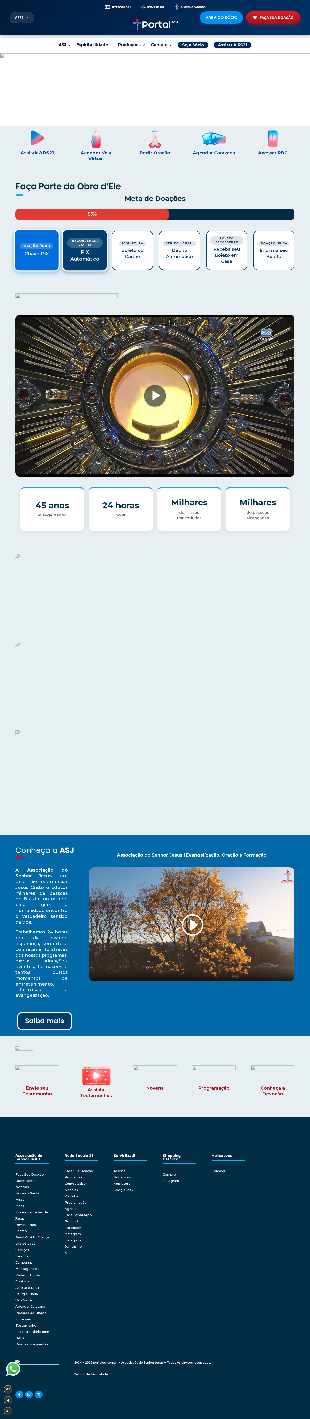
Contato (159, 45)
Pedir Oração (155, 153)
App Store (122, 1183)
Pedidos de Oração (31, 1313)
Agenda (71, 1209)
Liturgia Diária (27, 1294)
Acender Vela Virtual (96, 155)
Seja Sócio (24, 1256)
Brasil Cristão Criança (32, 1237)
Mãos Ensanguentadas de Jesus (32, 1212)
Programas (73, 1177)
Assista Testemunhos (96, 1092)
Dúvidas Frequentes (32, 1344)
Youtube (71, 1196)
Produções (129, 45)
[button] (155, 89)
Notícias (22, 1187)
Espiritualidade (92, 45)
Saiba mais (44, 1021)
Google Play (123, 1190)
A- (8, 1411)
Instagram (73, 1234)
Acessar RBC (272, 153)
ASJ (62, 45)
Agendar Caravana (214, 153)
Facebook (73, 1227)
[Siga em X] (39, 1394)
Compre (169, 1174)
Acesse (120, 1171)
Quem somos (26, 1181)
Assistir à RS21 (37, 153)
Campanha (24, 1262)
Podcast (71, 1221)
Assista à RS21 (27, 1288)
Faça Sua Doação (277, 17)
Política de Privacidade (91, 1374)
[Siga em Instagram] (29, 1394)
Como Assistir (76, 1183)
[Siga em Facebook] (19, 1394)
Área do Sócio (221, 17)
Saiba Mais (122, 1177)
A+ (8, 1389)
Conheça (219, 1171)
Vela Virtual (24, 1300)
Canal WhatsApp (78, 1215)
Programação (75, 1202)
